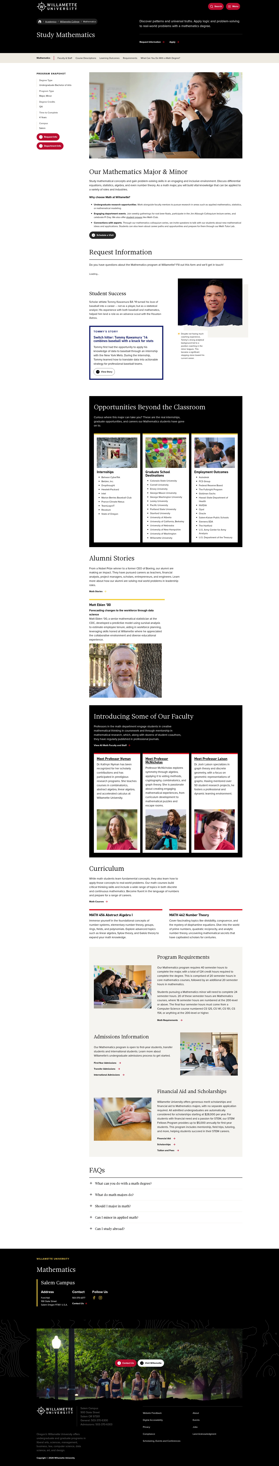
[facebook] (94, 1297)
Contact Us (128, 1363)
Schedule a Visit (105, 235)
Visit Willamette (153, 1363)
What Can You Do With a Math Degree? (160, 58)
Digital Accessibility (153, 1420)
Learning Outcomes (109, 58)
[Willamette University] (57, 7)
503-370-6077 (78, 1297)
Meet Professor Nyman (114, 758)
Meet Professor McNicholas (156, 760)
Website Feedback (152, 1413)
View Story (106, 371)
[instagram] (100, 1297)
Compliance (149, 1433)
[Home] (40, 21)
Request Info (50, 137)
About (196, 1413)
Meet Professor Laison (210, 758)
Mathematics (43, 58)
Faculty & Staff (65, 58)
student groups (134, 217)
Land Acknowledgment (204, 1433)
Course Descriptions (86, 58)
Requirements (130, 58)
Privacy (146, 1426)
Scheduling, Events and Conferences (161, 1440)
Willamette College (69, 21)
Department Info (52, 146)
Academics (50, 21)
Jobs (195, 1426)
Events (196, 1420)
